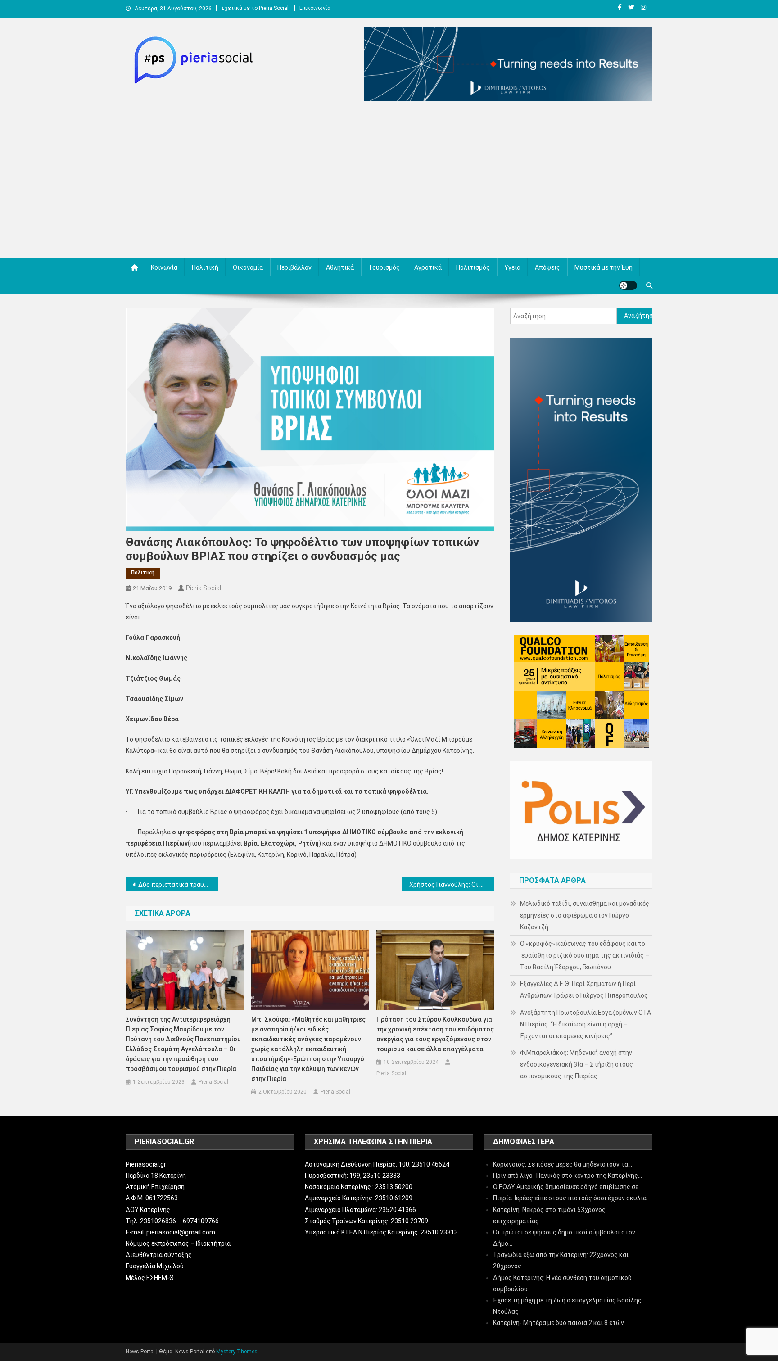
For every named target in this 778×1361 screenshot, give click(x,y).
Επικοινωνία (314, 8)
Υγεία (512, 267)
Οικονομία (248, 267)
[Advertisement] (389, 182)
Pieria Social (203, 588)
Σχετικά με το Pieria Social (255, 8)
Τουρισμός (384, 267)
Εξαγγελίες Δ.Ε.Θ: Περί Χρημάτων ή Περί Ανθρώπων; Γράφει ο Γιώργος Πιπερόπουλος (584, 989)
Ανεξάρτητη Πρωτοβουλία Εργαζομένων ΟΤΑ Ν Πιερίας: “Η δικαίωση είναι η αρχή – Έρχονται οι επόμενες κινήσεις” (585, 1024)
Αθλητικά (340, 267)
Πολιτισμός (473, 267)
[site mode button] (628, 285)
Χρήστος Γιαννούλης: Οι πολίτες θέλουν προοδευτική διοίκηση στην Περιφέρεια (451, 884)
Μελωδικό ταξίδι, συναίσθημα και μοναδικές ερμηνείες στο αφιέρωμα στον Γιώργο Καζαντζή (584, 915)
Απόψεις (547, 267)
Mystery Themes (237, 1351)
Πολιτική (205, 267)
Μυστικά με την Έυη (603, 267)
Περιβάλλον (294, 267)
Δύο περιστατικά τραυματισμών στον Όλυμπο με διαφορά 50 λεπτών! (178, 884)
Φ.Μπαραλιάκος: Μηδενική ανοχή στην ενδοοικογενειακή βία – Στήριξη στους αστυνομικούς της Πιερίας (576, 1064)
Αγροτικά (428, 267)
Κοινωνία (164, 267)
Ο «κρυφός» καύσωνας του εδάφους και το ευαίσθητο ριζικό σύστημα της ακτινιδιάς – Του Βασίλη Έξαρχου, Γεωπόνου (584, 955)
